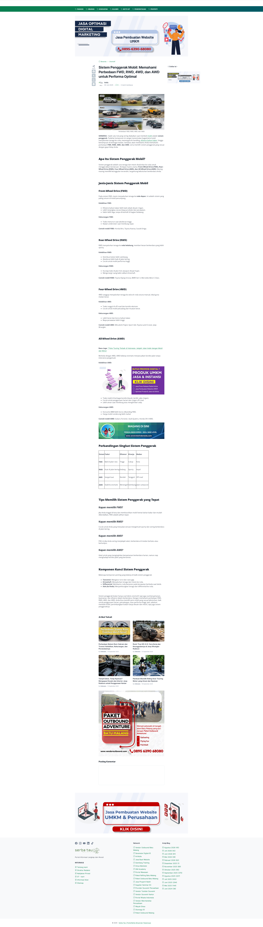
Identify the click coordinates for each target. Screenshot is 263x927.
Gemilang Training (142, 863)
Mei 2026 (170, 857)
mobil (150, 136)
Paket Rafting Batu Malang (145, 875)
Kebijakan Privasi (83, 873)
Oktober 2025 (171, 870)
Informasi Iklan (82, 880)
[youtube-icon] (84, 843)
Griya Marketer (141, 866)
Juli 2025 (170, 879)
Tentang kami (82, 867)
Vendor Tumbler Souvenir (145, 891)
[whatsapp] (94, 80)
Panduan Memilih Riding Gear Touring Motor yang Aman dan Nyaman (148, 680)
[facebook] (94, 71)
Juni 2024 (170, 889)
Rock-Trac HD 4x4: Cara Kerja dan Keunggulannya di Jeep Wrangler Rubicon (147, 646)
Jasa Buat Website (142, 860)
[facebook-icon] (76, 843)
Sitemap (80, 883)
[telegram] (94, 84)
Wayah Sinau (140, 906)
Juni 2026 (170, 854)
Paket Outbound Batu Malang (146, 879)
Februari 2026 (171, 860)
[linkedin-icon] (88, 843)
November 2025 (172, 867)
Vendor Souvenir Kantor (144, 894)
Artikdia (138, 856)
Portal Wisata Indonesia (144, 898)
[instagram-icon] (80, 843)
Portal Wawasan (141, 872)
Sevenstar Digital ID (143, 853)
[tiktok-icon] (92, 843)
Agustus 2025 (172, 876)
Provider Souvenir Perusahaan (147, 888)
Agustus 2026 (171, 848)
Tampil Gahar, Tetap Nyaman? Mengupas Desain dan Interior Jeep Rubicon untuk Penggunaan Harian (113, 681)
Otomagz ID (140, 910)
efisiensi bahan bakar (149, 140)
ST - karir (80, 877)
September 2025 (173, 873)
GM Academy (140, 869)
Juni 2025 (170, 882)
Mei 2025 (170, 886)
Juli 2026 (169, 851)
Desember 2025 (171, 863)
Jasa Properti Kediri (143, 882)
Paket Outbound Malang (144, 913)
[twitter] (94, 76)
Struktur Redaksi (83, 870)
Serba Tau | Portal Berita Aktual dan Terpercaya (135, 923)
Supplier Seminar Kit (143, 885)
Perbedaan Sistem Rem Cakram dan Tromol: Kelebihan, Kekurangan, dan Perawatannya (113, 646)
